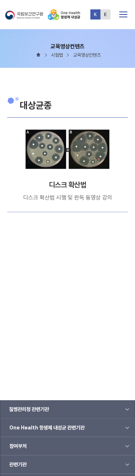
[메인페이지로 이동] (64, 17)
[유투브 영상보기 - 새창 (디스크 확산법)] (67, 150)
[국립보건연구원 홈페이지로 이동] (26, 17)
